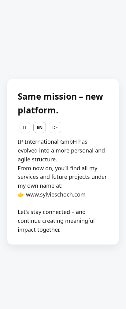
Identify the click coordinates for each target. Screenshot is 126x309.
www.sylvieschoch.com (56, 194)
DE (55, 127)
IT (25, 127)
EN (40, 127)
